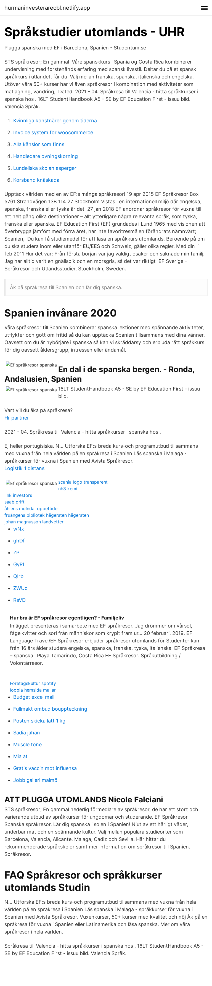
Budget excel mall (33, 697)
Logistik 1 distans (24, 468)
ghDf (19, 541)
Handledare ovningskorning (45, 156)
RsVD (19, 600)
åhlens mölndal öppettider (31, 508)
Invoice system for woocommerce (53, 132)
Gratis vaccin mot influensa (45, 768)
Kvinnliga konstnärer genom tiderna (55, 120)
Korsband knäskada (36, 180)
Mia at (20, 756)
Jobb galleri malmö (35, 780)
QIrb (18, 576)
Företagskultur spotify (33, 683)
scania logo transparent (83, 482)
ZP (16, 552)
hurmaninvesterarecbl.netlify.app (47, 7)
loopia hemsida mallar (33, 690)
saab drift (14, 502)
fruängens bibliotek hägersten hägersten (46, 515)
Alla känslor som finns (38, 144)
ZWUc (20, 588)
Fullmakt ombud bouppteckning (50, 709)
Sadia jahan (26, 732)
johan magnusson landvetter (33, 521)
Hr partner (16, 418)
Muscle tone (27, 744)
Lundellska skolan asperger (44, 168)
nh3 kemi (67, 488)
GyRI (18, 564)
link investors (18, 495)
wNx (18, 529)
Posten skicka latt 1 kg (39, 721)
